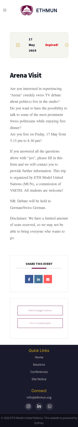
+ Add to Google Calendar (40, 310)
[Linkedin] (38, 279)
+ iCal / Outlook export (40, 323)
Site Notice (39, 379)
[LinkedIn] (39, 406)
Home (39, 357)
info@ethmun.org (39, 397)
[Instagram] (28, 406)
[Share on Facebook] (29, 279)
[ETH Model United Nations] (27, 10)
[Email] (48, 279)
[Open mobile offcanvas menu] (4, 10)
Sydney (38, 423)
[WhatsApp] (49, 406)
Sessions (39, 364)
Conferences (39, 372)
